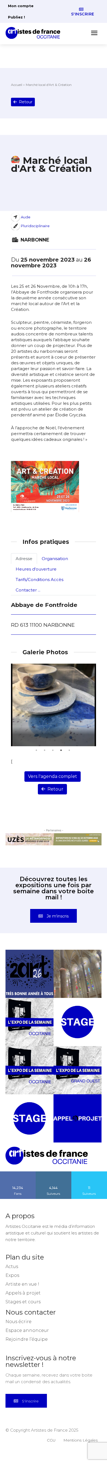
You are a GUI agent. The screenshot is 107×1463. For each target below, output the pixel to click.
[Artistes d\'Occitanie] (34, 33)
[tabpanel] (53, 705)
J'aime (17, 1173)
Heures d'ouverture (36, 569)
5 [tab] (69, 750)
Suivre (53, 1173)
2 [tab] (45, 750)
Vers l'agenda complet (52, 776)
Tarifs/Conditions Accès (39, 579)
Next (90, 705)
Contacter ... (28, 590)
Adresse (24, 558)
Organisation (55, 558)
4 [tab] (61, 750)
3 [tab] (53, 750)
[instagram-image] (29, 974)
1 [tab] (36, 750)
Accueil (16, 85)
